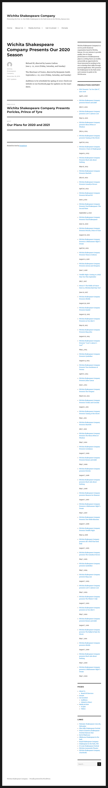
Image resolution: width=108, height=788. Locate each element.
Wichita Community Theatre (88, 748)
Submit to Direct (86, 702)
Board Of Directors (87, 693)
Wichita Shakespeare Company (31, 16)
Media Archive (34, 28)
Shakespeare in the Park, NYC (89, 744)
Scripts (83, 707)
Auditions (84, 700)
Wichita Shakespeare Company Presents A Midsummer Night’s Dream (89, 242)
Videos (83, 709)
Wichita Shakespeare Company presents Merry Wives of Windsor (89, 125)
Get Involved (51, 28)
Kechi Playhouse (84, 735)
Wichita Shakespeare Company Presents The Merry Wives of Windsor (89, 436)
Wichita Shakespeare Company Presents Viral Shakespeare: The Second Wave (90, 206)
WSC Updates (11, 79)
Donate (65, 28)
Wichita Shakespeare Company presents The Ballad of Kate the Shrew (89, 632)
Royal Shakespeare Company (88, 742)
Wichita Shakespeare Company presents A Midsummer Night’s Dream (89, 669)
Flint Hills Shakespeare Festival (89, 728)
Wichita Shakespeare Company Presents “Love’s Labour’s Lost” (89, 343)
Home (9, 28)
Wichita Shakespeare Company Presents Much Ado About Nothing (89, 160)
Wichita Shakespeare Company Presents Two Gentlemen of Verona (89, 367)
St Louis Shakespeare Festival (89, 746)
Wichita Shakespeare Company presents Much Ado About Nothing (89, 482)
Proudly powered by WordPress (40, 779)
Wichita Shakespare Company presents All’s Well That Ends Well (89, 541)
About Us (19, 28)
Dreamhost (23, 146)
